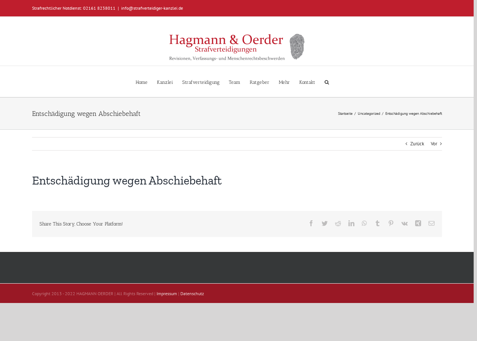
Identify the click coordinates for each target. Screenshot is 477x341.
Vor (434, 143)
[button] (327, 81)
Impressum (167, 293)
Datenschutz (192, 293)
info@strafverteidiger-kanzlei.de (152, 8)
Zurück (417, 143)
